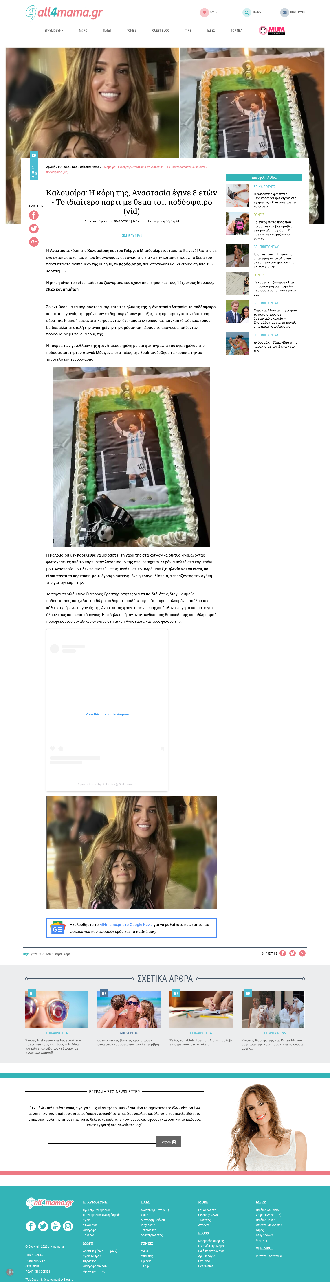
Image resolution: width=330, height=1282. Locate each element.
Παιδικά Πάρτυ (265, 1220)
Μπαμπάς (147, 1256)
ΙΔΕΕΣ (211, 30)
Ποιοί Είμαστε (35, 1260)
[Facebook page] (30, 1227)
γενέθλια (37, 954)
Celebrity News (34, 172)
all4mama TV (272, 30)
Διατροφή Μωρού (95, 1266)
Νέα (74, 167)
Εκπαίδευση (148, 1230)
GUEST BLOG (160, 30)
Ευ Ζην (145, 1266)
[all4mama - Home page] (64, 13)
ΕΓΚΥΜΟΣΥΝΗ (53, 30)
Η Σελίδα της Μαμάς (211, 1246)
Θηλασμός (89, 1261)
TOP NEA (236, 30)
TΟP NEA (63, 167)
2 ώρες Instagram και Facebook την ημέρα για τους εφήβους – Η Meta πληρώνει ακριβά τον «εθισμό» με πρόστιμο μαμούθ (53, 1046)
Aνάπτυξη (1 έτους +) (155, 1210)
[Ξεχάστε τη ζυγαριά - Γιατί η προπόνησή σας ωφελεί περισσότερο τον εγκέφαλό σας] (237, 283)
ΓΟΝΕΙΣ (131, 30)
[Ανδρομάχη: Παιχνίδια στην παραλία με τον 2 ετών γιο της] (237, 343)
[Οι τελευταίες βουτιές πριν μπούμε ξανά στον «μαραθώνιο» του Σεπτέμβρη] (129, 1009)
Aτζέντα (203, 1225)
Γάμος (260, 1230)
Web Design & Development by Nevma (49, 1279)
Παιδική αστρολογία (211, 1251)
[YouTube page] (55, 1227)
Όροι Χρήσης (34, 1266)
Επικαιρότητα (207, 1210)
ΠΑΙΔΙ (107, 30)
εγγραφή (168, 1141)
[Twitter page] (43, 1227)
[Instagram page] (67, 1227)
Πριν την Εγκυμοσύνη (96, 1210)
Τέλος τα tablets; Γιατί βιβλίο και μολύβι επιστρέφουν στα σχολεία (200, 1042)
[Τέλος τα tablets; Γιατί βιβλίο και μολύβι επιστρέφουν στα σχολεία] (201, 1009)
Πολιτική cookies (37, 1271)
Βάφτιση (261, 1240)
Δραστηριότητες (94, 1271)
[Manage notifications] (9, 1272)
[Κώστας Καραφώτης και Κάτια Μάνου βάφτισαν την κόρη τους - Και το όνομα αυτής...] (273, 1009)
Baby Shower (264, 1235)
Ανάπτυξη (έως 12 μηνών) (100, 1251)
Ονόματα (204, 1261)
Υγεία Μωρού (92, 1256)
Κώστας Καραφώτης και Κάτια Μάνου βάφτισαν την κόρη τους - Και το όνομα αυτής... (272, 1044)
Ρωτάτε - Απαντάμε (269, 1256)
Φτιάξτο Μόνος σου (269, 1225)
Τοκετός (89, 1235)
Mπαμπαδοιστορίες (211, 1241)
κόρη (67, 954)
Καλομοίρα (54, 954)
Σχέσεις (146, 1261)
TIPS (188, 30)
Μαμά (144, 1251)
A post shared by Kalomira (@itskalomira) (107, 784)
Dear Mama (205, 1266)
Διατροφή (89, 1230)
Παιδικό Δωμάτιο (267, 1210)
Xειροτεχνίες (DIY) (268, 1215)
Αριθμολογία (206, 1256)
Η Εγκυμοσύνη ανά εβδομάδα (101, 1215)
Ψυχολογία (90, 1225)
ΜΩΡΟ (83, 30)
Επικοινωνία (34, 1255)
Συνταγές (204, 1220)
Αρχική (50, 167)
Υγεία (86, 1220)
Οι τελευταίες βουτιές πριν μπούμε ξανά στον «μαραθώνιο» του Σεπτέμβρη (128, 1042)
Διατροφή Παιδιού (153, 1220)
